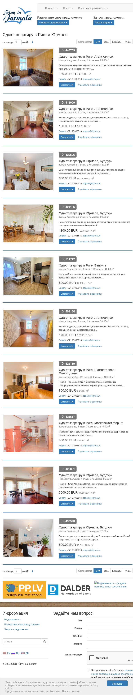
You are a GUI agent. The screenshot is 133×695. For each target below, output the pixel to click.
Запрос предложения (16, 629)
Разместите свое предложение (21, 624)
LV (8, 653)
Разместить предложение (52, 22)
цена (106, 41)
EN (27, 653)
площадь (116, 41)
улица (128, 41)
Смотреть (66, 84)
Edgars (62, 78)
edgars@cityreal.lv (91, 78)
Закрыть (117, 683)
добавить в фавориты (91, 84)
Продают (50, 8)
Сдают (67, 8)
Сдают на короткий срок (92, 8)
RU (17, 653)
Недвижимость (12, 619)
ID (96, 41)
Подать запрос (102, 22)
